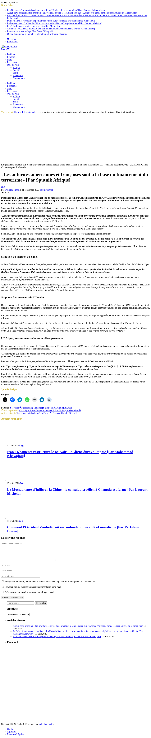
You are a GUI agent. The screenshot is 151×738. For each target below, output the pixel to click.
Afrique (16, 67)
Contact (10, 729)
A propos (11, 731)
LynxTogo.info (12, 190)
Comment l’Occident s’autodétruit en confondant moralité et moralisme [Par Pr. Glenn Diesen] (51, 28)
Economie (12, 57)
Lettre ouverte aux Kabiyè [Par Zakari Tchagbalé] (30, 31)
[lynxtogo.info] (9, 46)
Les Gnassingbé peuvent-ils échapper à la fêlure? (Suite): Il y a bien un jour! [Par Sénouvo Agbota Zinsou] (56, 10)
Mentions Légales (15, 734)
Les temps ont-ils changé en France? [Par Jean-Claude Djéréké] (47, 413)
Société (16, 70)
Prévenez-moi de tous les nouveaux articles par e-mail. (30, 592)
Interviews (12, 62)
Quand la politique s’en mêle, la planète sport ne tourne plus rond (37, 34)
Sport (9, 59)
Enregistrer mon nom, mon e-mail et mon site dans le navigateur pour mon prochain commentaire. (50, 581)
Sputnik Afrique (9, 389)
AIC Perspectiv (46, 724)
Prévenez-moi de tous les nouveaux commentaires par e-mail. (33, 587)
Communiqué (19, 78)
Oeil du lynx (13, 65)
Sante (15, 73)
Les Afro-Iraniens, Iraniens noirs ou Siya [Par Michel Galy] (34, 26)
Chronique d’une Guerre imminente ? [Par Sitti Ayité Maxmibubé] (50, 410)
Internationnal (46, 190)
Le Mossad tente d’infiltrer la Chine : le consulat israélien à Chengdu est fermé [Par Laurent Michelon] (54, 23)
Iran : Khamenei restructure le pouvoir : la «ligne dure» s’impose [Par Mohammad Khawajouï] (51, 20)
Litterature (18, 75)
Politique (11, 54)
